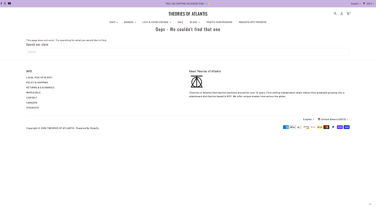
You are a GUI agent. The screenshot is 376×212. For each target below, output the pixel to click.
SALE (180, 22)
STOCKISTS (32, 107)
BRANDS (129, 22)
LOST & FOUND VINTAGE (155, 22)
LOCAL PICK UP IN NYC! (39, 77)
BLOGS (194, 22)
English (355, 3)
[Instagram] (5, 3)
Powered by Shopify (87, 128)
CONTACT (31, 97)
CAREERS (31, 102)
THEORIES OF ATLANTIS (188, 13)
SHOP (112, 22)
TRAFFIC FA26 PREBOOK (219, 22)
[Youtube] (9, 3)
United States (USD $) (333, 119)
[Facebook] (1, 3)
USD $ (369, 3)
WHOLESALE (33, 92)
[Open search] (335, 13)
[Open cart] (348, 13)
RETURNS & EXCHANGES (40, 87)
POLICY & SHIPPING (37, 82)
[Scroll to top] (370, 204)
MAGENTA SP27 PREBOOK (253, 22)
